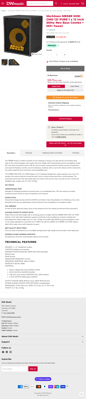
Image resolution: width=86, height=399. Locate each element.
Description (11, 153)
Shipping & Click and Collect (52, 153)
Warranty (28, 153)
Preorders (75, 153)
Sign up (33, 369)
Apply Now (56, 86)
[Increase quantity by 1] (64, 54)
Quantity (49, 50)
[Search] (56, 3)
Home (4, 11)
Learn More (74, 86)
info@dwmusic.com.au (13, 317)
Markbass (52, 30)
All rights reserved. (43, 395)
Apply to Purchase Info (65, 90)
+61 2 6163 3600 (9, 313)
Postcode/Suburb (53, 110)
